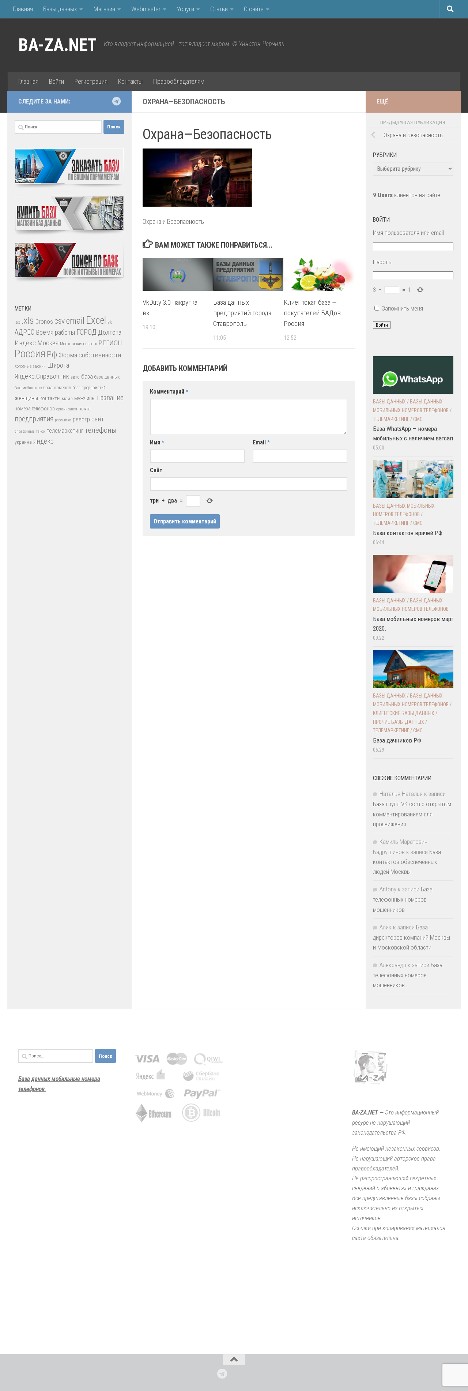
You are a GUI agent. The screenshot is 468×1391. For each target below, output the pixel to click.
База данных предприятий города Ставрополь (242, 313)
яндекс (43, 441)
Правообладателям (178, 81)
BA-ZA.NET (57, 45)
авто (75, 377)
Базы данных (60, 9)
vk (109, 322)
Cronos (44, 321)
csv (59, 321)
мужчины (84, 398)
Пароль (382, 262)
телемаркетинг (65, 430)
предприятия (34, 419)
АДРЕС (24, 332)
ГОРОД (86, 332)
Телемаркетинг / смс (398, 419)
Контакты (130, 81)
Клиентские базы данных (403, 713)
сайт (97, 419)
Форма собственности (89, 355)
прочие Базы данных (398, 722)
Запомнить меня (402, 308)
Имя (157, 442)
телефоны (101, 430)
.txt (17, 322)
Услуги (185, 9)
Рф (52, 354)
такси (40, 431)
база (87, 376)
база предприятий (89, 387)
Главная (22, 9)
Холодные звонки (30, 366)
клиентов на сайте (406, 195)
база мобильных (28, 388)
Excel (96, 320)
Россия (30, 353)
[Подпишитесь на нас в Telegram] (116, 101)
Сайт (156, 470)
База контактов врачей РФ (407, 533)
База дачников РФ (397, 740)
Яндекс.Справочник (42, 376)
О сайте (254, 9)
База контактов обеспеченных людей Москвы (407, 861)
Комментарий (169, 391)
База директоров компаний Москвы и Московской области (411, 937)
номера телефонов (35, 408)
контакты (49, 398)
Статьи (219, 9)
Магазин (104, 9)
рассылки (63, 420)
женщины (26, 398)
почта (85, 408)
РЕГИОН (110, 343)
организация (66, 409)
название (110, 398)
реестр (81, 419)
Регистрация (90, 81)
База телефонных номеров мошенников (403, 899)
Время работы (55, 332)
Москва (47, 343)
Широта (58, 365)
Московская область (78, 343)
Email (261, 442)
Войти (56, 81)
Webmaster (146, 9)
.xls (27, 320)
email (75, 321)
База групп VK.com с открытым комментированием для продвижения (412, 813)
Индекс (25, 343)
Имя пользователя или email (408, 232)
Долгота (109, 332)
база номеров (57, 387)
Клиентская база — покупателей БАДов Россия (312, 313)
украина (23, 442)
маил (67, 398)
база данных (107, 377)
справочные (24, 431)
